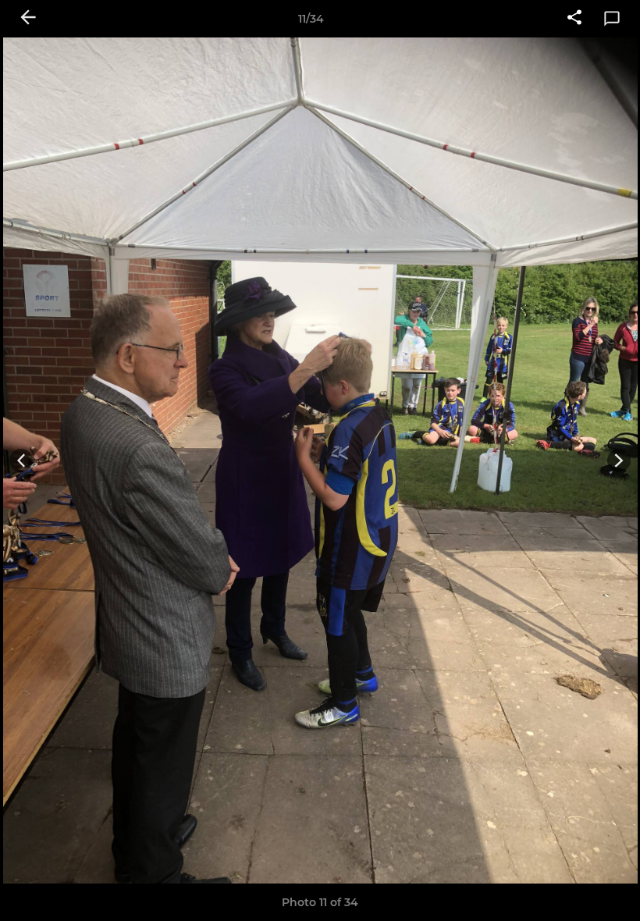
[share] (574, 19)
